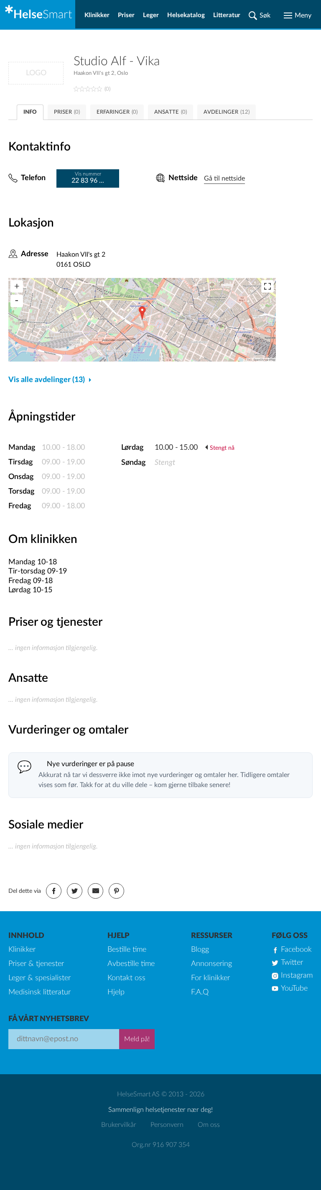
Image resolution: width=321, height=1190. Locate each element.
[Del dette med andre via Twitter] (74, 891)
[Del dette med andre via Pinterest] (116, 891)
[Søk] (259, 15)
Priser (126, 15)
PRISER (67, 112)
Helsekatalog (186, 15)
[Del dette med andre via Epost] (95, 891)
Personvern (166, 1124)
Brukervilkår (118, 1124)
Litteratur (226, 15)
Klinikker (97, 15)
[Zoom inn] (16, 286)
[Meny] (297, 15)
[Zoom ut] (16, 301)
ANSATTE (170, 112)
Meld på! (137, 1039)
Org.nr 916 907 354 (161, 1145)
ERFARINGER (117, 112)
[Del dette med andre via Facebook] (53, 891)
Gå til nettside (224, 178)
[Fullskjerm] (267, 286)
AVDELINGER (227, 112)
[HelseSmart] (37, 14)
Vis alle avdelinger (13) (46, 380)
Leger (151, 15)
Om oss (209, 1124)
